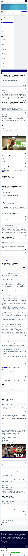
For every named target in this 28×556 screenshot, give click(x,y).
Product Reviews (4, 44)
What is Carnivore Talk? (4, 540)
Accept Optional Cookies (16, 552)
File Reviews (3, 34)
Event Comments (4, 39)
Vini (9, 256)
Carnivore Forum (5, 534)
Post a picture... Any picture (7, 125)
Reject (9, 552)
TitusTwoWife (11, 389)
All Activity (3, 17)
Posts (2, 22)
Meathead (23, 511)
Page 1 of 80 (14, 524)
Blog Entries (3, 26)
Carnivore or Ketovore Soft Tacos (8, 376)
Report (2, 77)
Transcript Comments (4, 59)
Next (9, 524)
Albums (3, 66)
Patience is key (5, 384)
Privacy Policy (3, 542)
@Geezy (3, 171)
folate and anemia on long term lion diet (10, 251)
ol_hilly (23, 373)
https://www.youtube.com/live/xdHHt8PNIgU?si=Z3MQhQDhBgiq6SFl (10, 195)
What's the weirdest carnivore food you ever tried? (12, 186)
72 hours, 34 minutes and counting (9, 363)
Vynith (23, 85)
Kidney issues (5, 334)
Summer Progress (5, 176)
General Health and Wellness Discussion (7, 364)
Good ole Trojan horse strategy (8, 219)
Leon (9, 348)
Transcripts (3, 58)
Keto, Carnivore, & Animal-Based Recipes (7, 377)
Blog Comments (4, 27)
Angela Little (11, 501)
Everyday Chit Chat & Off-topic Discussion (7, 126)
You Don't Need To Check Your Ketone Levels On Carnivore (13, 75)
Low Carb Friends (9, 543)
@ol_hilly (5, 367)
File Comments (4, 32)
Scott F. (10, 404)
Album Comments (4, 67)
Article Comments (4, 49)
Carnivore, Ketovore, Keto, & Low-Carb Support (8, 76)
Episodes (3, 53)
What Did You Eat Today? (7, 155)
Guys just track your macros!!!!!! (8, 111)
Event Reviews (4, 40)
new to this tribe (5, 411)
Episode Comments (4, 54)
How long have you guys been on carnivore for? (11, 166)
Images (3, 63)
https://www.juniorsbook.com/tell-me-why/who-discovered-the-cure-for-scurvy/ (11, 213)
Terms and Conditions (4, 541)
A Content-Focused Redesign (8, 87)
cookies (6, 549)
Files (2, 31)
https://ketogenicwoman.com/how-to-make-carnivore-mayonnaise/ (10, 506)
